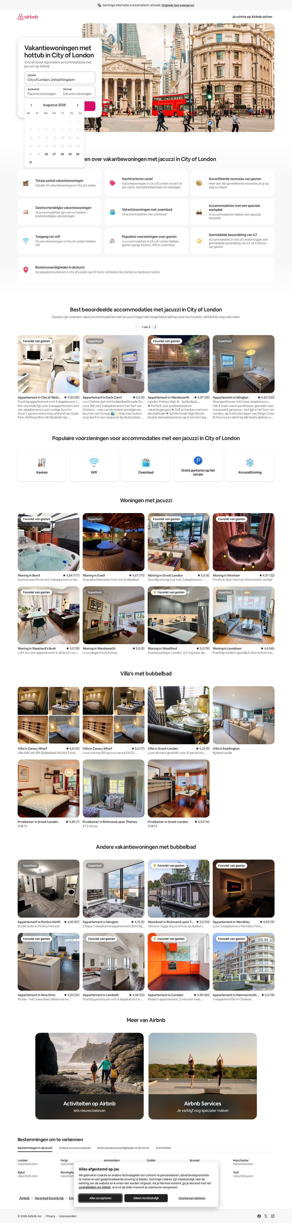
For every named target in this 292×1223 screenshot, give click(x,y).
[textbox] (42, 93)
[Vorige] (137, 327)
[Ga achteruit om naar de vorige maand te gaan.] (31, 105)
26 (46, 154)
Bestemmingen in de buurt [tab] (35, 1148)
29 (70, 154)
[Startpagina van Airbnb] (28, 16)
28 (62, 154)
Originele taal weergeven (178, 5)
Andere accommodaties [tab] (75, 1148)
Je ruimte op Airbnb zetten (252, 17)
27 (54, 154)
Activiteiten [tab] (163, 1148)
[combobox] (59, 79)
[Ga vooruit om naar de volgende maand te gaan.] (77, 105)
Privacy (50, 1216)
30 (77, 154)
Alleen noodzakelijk (146, 1198)
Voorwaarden (67, 1216)
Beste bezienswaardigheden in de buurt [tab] (123, 1148)
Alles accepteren (100, 1198)
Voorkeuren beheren (191, 1198)
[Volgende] (155, 327)
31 (30, 162)
